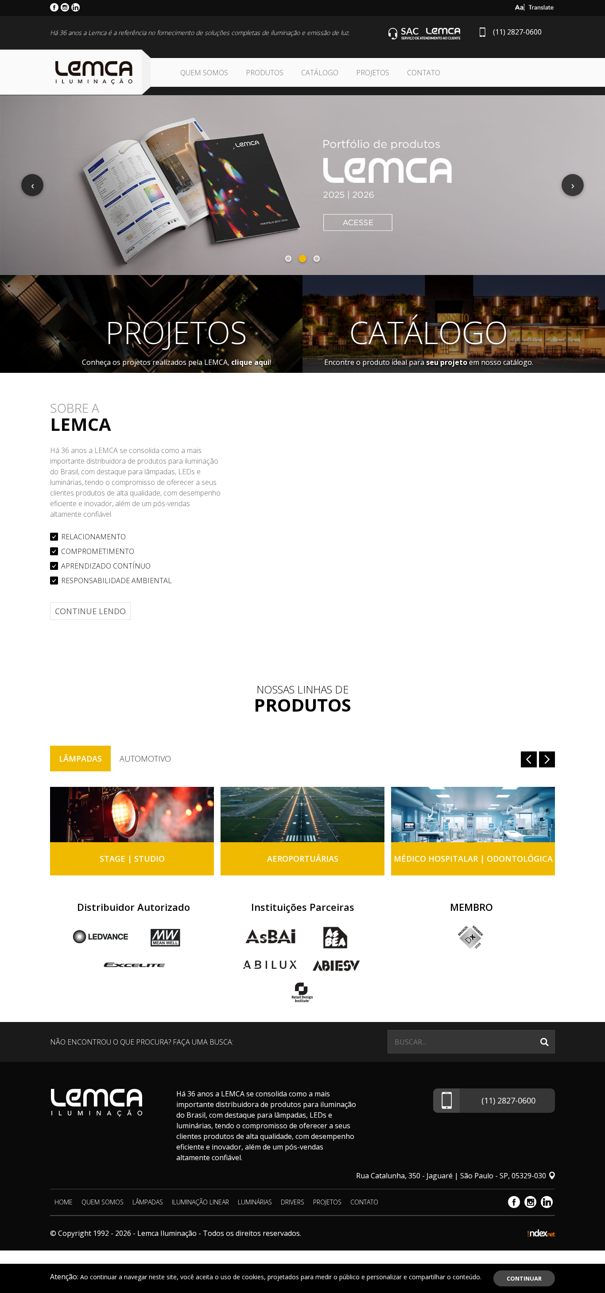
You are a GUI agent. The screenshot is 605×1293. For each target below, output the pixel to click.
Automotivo (145, 758)
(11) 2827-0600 (517, 32)
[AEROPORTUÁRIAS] (302, 815)
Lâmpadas (80, 758)
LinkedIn (547, 1202)
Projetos (372, 72)
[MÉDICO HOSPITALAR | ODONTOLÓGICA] (473, 815)
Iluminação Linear (200, 1202)
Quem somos (204, 72)
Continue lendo (90, 611)
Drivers (292, 1202)
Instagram (530, 1202)
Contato (423, 72)
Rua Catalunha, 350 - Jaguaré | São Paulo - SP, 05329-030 (451, 1176)
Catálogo (319, 72)
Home (63, 1202)
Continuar (524, 1278)
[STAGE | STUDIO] (132, 815)
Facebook (514, 1202)
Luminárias (255, 1202)
